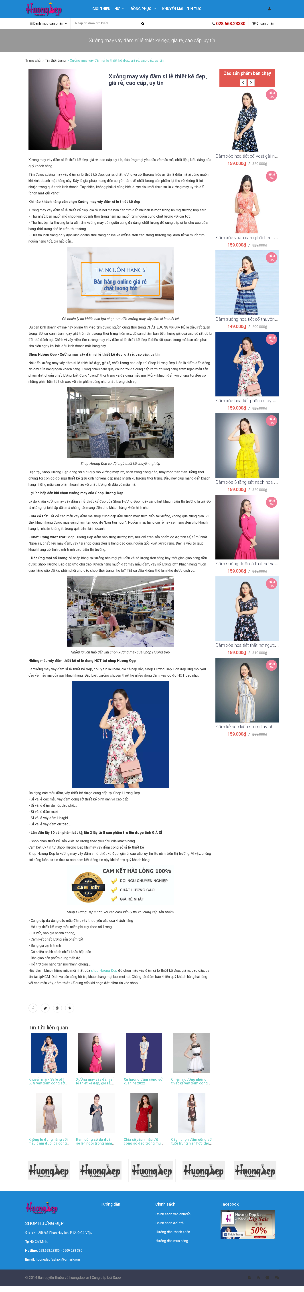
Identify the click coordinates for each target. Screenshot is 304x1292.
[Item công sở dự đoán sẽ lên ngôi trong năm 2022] (96, 1113)
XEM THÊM (247, 114)
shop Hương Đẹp (104, 970)
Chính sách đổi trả (170, 1223)
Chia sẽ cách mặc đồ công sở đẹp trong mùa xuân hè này (143, 1143)
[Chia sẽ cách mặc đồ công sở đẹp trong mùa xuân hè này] (144, 1113)
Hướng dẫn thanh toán (173, 1232)
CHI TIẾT (247, 125)
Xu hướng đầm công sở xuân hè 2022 (143, 1081)
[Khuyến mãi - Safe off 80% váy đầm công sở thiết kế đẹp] (49, 1053)
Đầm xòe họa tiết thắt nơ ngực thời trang (255, 645)
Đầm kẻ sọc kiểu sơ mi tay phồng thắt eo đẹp (259, 726)
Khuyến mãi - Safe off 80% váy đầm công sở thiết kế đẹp (46, 1083)
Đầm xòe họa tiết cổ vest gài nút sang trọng (258, 156)
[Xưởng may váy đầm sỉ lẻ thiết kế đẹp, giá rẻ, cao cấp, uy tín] (65, 109)
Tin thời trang (55, 60)
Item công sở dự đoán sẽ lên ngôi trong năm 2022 (94, 1143)
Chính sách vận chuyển (173, 1214)
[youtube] (255, 1278)
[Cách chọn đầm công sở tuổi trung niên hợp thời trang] (192, 1113)
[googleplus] (264, 1278)
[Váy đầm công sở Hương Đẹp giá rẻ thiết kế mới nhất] (54, 9)
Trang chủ (33, 60)
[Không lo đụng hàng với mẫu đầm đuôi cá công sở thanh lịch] (49, 1113)
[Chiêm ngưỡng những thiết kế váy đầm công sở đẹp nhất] (191, 1053)
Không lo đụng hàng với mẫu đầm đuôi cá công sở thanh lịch (48, 1143)
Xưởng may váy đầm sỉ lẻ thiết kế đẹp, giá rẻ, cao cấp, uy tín (158, 79)
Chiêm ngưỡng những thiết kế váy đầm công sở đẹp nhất (189, 1083)
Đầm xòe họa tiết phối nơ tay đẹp (247, 400)
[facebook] (247, 1278)
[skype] (274, 1278)
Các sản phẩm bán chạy (247, 73)
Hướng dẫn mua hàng (172, 1241)
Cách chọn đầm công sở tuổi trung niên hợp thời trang (191, 1143)
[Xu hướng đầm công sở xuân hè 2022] (144, 1053)
